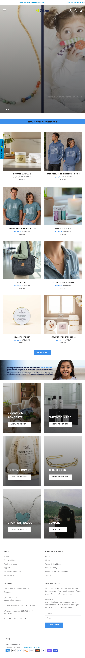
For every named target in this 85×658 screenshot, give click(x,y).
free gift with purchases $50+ (14, 2)
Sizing (47, 560)
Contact (7, 592)
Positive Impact (10, 564)
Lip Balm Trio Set (63, 228)
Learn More (1, 153)
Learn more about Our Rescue (16, 588)
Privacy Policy (51, 568)
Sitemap (48, 575)
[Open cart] (81, 10)
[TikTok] (26, 618)
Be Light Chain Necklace (63, 283)
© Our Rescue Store (14, 644)
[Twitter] (10, 618)
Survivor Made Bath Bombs (63, 337)
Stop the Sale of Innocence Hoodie (63, 174)
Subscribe (53, 625)
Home (6, 556)
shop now (73, 101)
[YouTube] (20, 618)
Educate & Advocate (12, 571)
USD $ (8, 639)
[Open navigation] (4, 10)
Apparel (7, 568)
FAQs (47, 556)
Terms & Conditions (53, 564)
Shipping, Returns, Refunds (56, 571)
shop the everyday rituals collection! (64, 2)
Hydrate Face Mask (22, 174)
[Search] (75, 10)
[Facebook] (5, 618)
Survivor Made (10, 560)
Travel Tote (22, 283)
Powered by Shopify (14, 647)
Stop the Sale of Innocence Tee (21, 228)
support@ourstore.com (13, 600)
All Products (9, 575)
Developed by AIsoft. (32, 647)
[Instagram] (15, 618)
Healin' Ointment (22, 337)
